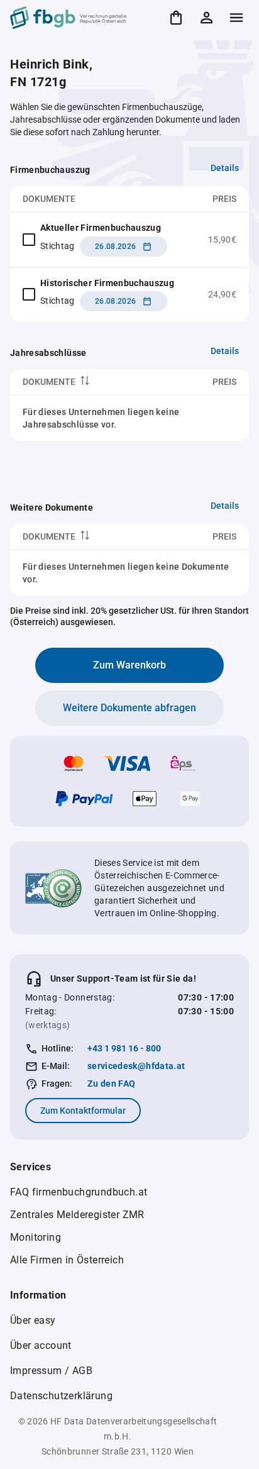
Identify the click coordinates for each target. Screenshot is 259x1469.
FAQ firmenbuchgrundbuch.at (78, 1192)
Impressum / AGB (51, 1371)
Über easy (33, 1320)
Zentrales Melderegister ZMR (77, 1215)
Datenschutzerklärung (61, 1396)
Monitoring (35, 1237)
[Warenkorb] (176, 17)
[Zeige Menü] (236, 17)
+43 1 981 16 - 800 (124, 1048)
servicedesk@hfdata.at (136, 1066)
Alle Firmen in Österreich (67, 1260)
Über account (41, 1345)
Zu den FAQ (111, 1083)
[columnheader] (88, 382)
